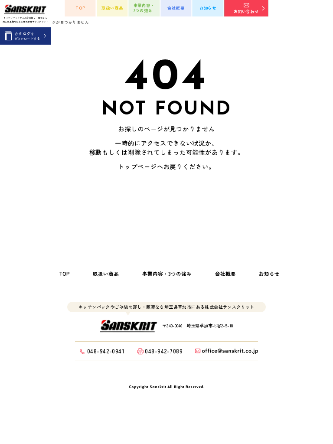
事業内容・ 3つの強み (144, 7)
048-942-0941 (105, 351)
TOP (80, 8)
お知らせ (208, 8)
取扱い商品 (112, 8)
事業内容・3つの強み (167, 274)
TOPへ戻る (147, 197)
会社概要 (176, 8)
